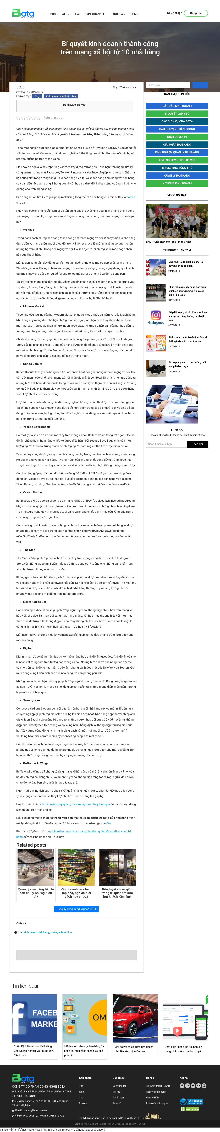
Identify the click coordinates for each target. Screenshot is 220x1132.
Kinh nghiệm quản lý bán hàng (61, 96)
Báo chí (116, 1103)
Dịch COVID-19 (177, 137)
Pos (53, 14)
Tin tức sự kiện (128, 87)
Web (81, 1091)
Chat (81, 1097)
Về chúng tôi (119, 1086)
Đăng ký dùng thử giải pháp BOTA (77, 909)
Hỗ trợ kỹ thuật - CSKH (158, 1086)
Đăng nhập (174, 13)
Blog (115, 87)
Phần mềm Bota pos (157, 1103)
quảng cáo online (61, 932)
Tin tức (116, 1091)
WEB (65, 14)
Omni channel (95, 14)
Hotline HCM (152, 1097)
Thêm (133, 14)
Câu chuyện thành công (177, 129)
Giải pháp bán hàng (177, 144)
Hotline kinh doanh (156, 1091)
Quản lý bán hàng (177, 175)
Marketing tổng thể (177, 168)
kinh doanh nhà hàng (36, 932)
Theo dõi (197, 447)
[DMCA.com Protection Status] (194, 1109)
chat (77, 14)
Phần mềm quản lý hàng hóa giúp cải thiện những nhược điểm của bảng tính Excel (187, 294)
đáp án (130, 197)
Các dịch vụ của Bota (177, 121)
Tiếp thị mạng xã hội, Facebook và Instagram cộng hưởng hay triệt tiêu (187, 319)
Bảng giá (117, 14)
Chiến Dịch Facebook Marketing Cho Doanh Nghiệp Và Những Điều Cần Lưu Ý (34, 1051)
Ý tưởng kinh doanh (177, 183)
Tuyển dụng (119, 1097)
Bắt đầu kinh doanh (177, 106)
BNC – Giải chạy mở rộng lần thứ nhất (168, 241)
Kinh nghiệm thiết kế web (177, 160)
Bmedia (83, 1103)
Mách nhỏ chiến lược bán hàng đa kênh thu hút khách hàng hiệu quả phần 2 (84, 1051)
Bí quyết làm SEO (177, 113)
